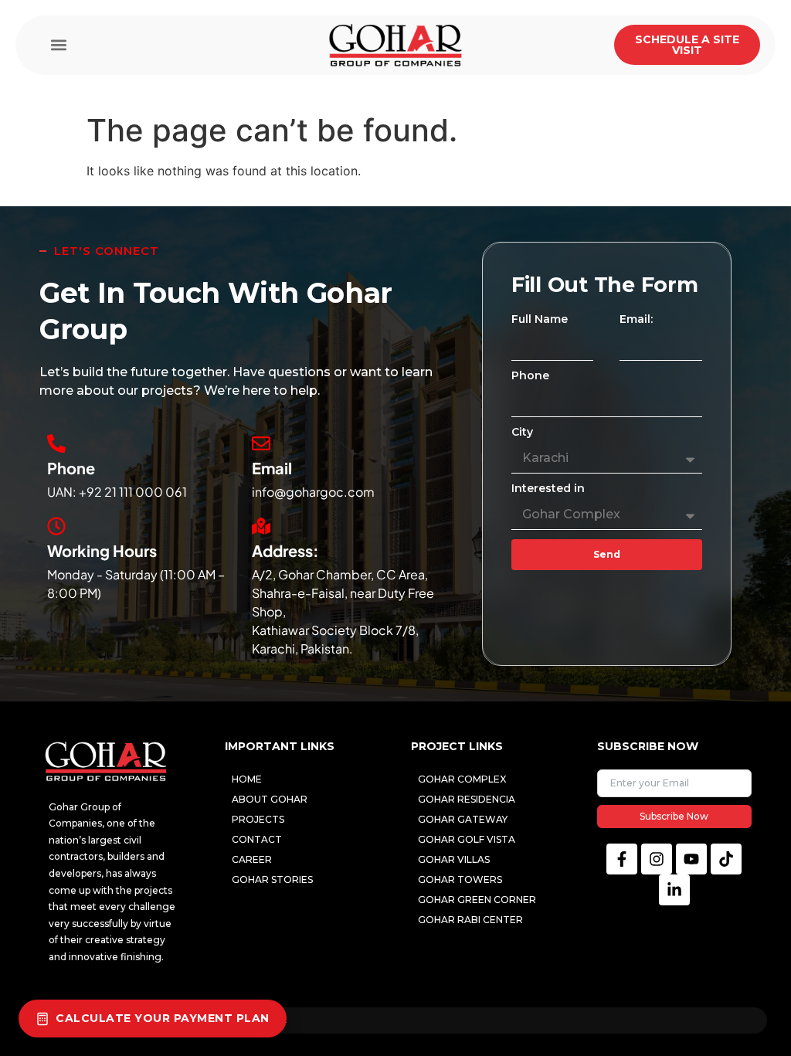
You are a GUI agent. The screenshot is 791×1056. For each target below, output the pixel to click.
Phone (530, 376)
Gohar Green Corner (477, 899)
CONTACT (257, 839)
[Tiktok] (726, 859)
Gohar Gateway (463, 819)
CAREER (252, 859)
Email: (636, 320)
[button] (58, 45)
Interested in (548, 489)
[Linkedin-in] (674, 889)
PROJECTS (258, 819)
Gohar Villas (454, 859)
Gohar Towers (460, 879)
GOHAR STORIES (272, 879)
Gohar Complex (462, 779)
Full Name (539, 320)
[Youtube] (691, 859)
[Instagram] (656, 859)
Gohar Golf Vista (466, 839)
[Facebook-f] (621, 859)
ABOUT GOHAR (269, 799)
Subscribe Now (674, 816)
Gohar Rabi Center (470, 919)
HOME (247, 779)
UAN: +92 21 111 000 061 (117, 492)
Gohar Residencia (466, 799)
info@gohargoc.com (313, 492)
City (522, 432)
